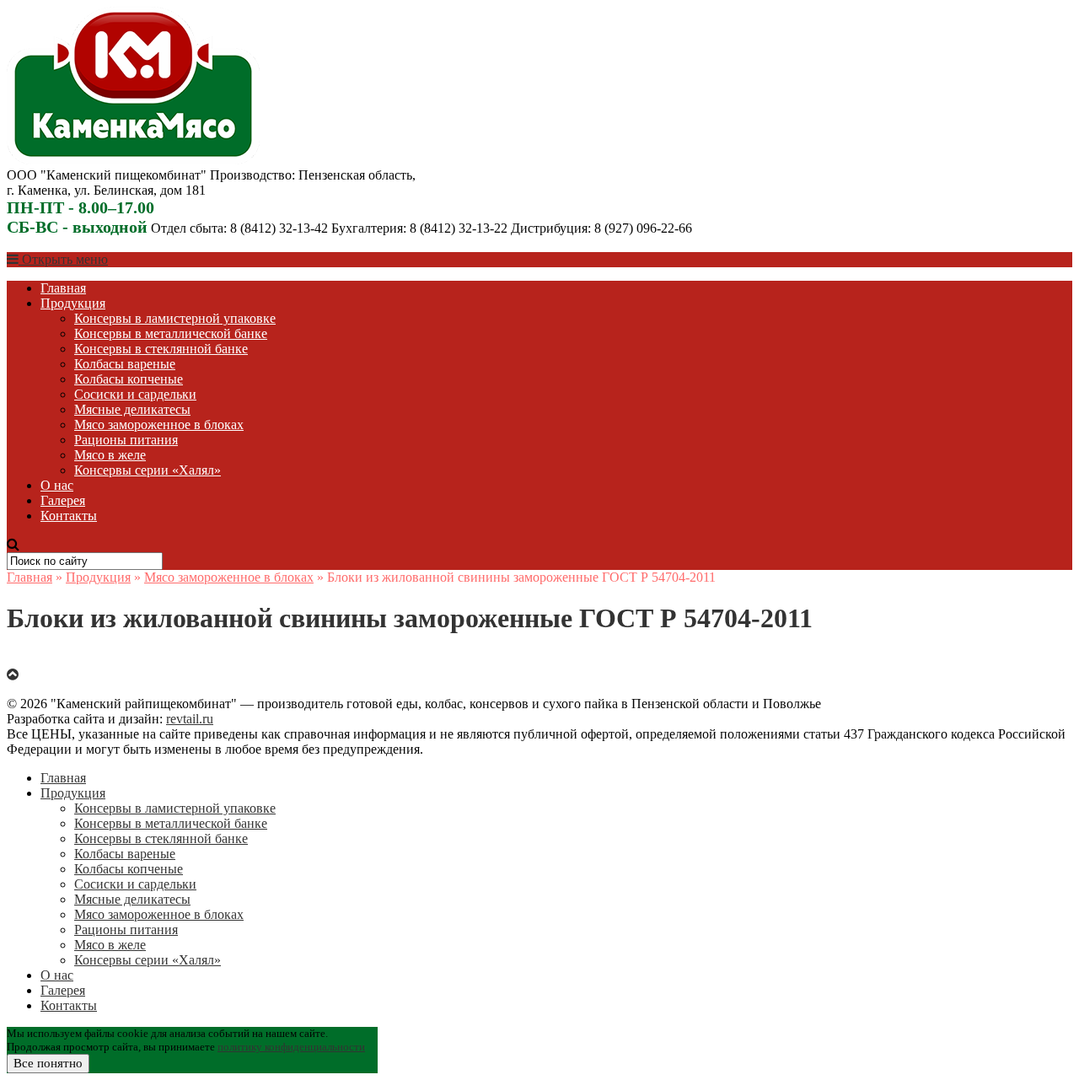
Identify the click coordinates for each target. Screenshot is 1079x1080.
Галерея (62, 500)
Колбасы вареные (124, 364)
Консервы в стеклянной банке (161, 348)
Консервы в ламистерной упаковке (175, 318)
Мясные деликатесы (132, 409)
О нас (56, 485)
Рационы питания (126, 440)
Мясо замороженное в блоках (159, 424)
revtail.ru (189, 719)
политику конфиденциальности (291, 1046)
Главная (63, 288)
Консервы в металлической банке (170, 333)
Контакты (68, 515)
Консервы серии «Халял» (147, 470)
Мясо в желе (110, 455)
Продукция (72, 303)
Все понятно (48, 1063)
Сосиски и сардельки (135, 394)
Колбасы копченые (128, 379)
